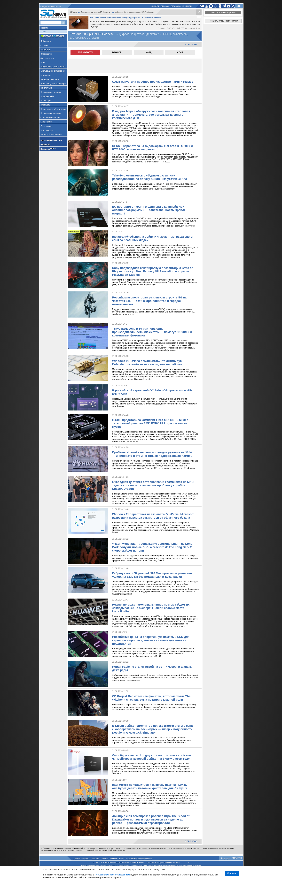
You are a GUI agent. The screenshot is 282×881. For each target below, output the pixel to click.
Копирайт (114, 859)
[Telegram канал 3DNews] (224, 6)
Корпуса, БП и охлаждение (52, 71)
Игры (42, 62)
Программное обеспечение (53, 109)
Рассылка (175, 6)
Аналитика (45, 50)
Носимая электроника (50, 92)
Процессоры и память (50, 113)
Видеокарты (46, 54)
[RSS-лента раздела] (199, 12)
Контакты (187, 6)
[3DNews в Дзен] (215, 6)
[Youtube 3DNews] (206, 6)
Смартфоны (46, 122)
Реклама (165, 6)
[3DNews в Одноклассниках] (220, 6)
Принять (231, 873)
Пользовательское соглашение (139, 859)
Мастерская (46, 75)
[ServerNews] (53, 36)
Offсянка (44, 45)
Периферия (46, 100)
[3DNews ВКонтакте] (202, 6)
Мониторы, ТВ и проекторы (53, 84)
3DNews (73, 12)
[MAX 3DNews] (211, 6)
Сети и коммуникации (50, 117)
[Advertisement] (135, 66)
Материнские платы (49, 79)
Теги (44, 32)
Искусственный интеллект (52, 67)
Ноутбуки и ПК (47, 96)
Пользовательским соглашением (112, 874)
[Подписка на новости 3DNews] (229, 6)
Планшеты (45, 105)
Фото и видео (46, 130)
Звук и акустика (47, 58)
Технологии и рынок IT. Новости (95, 12)
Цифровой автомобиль (51, 134)
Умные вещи (46, 126)
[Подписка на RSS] (233, 6)
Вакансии (47, 148)
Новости (44, 28)
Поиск (121, 859)
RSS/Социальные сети (51, 140)
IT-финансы (45, 41)
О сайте (155, 6)
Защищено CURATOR (231, 858)
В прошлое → (192, 44)
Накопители (46, 88)
